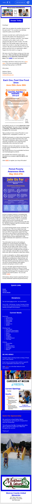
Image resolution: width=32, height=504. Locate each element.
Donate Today (16, 21)
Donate (4, 289)
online (8, 274)
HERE (10, 58)
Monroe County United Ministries (16, 494)
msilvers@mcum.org (8, 74)
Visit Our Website (6, 292)
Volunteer (4, 290)
